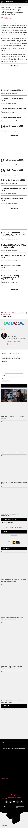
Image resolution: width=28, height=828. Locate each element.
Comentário (5, 361)
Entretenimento (22, 312)
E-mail (3, 375)
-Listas (9, 312)
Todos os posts (11, 344)
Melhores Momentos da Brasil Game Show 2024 (13, 452)
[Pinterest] (14, 801)
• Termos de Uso (14, 794)
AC (1, 285)
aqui (21, 527)
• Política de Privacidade (14, 795)
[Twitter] (17, 801)
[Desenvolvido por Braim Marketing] (20, 807)
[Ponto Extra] (14, 542)
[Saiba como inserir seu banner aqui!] (10, 542)
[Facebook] (10, 801)
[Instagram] (6, 801)
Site (2, 378)
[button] (5, 323)
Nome (3, 372)
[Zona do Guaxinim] (18, 542)
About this (7, 527)
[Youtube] (21, 801)
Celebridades (15, 312)
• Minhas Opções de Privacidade (14, 797)
